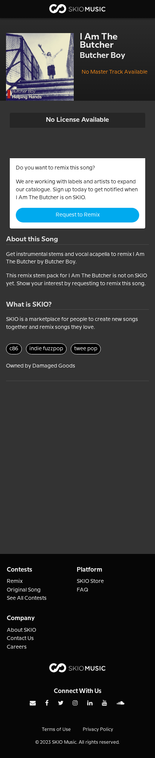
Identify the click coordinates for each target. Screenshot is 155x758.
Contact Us (20, 638)
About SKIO (21, 630)
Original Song (24, 590)
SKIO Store (90, 581)
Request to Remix (78, 215)
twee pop (85, 348)
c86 (13, 348)
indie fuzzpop (46, 348)
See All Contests (27, 598)
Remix (15, 581)
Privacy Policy (98, 730)
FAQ (82, 590)
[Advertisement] (77, 458)
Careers (17, 647)
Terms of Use (56, 730)
